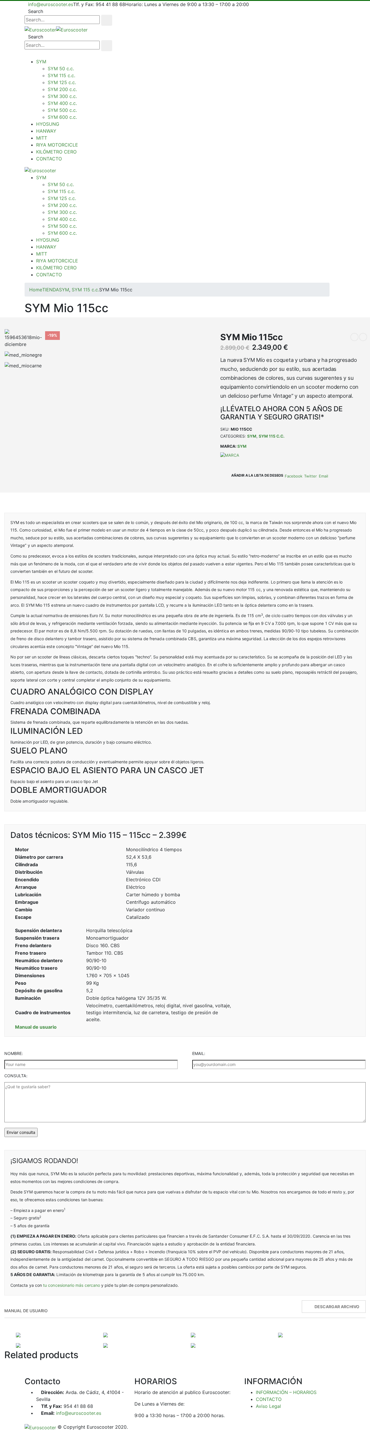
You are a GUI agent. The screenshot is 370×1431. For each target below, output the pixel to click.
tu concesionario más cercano (71, 1285)
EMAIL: (198, 1053)
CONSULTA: (15, 1075)
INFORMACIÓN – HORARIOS (286, 1392)
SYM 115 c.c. (61, 75)
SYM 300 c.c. (62, 96)
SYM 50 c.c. (61, 68)
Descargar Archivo (336, 1306)
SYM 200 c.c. (62, 89)
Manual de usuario (36, 1027)
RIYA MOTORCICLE (57, 145)
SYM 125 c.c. (62, 82)
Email (323, 476)
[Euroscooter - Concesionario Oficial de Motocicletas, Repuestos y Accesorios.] (56, 29)
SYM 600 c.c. (62, 117)
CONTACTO (49, 159)
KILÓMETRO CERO (56, 152)
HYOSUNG (47, 124)
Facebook (293, 476)
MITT (41, 138)
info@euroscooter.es (50, 4)
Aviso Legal (268, 1406)
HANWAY (46, 131)
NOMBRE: (13, 1053)
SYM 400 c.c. (62, 103)
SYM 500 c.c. (62, 110)
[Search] (106, 20)
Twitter (310, 476)
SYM (41, 61)
